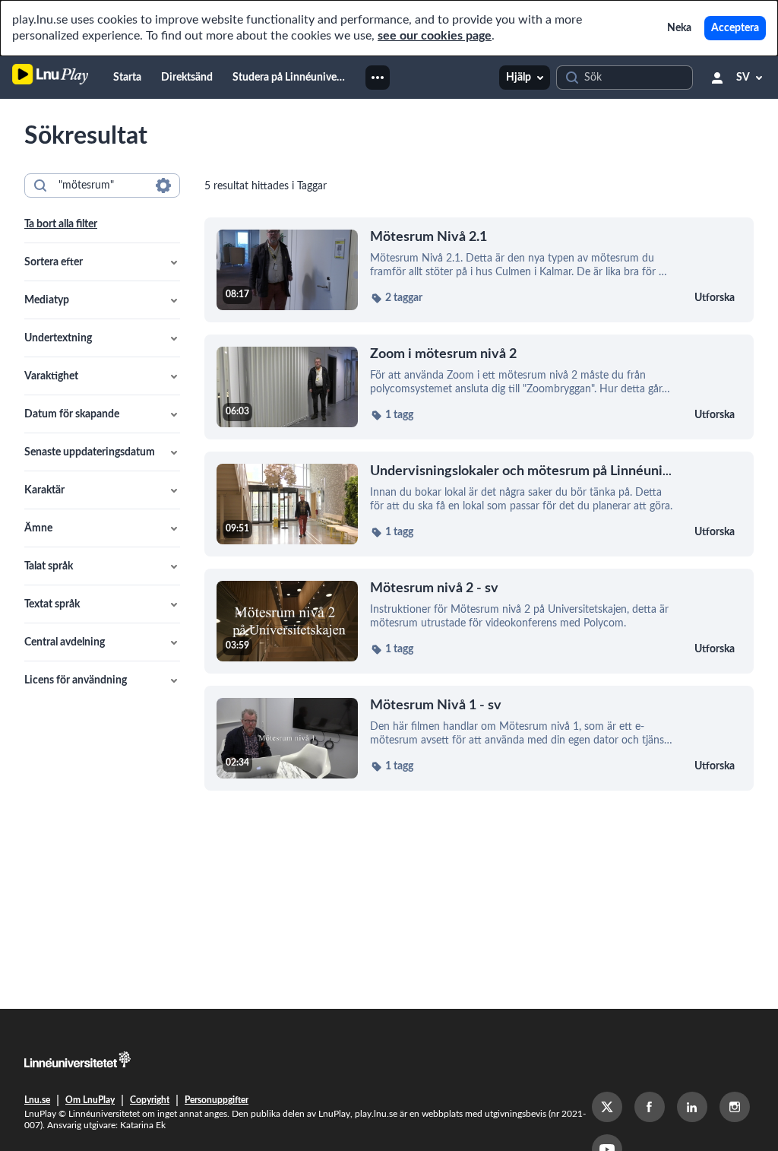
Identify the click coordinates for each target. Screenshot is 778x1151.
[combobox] (101, 185)
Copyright (149, 1100)
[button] (102, 262)
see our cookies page (435, 36)
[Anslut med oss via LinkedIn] (692, 1107)
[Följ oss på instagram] (734, 1107)
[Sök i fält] (163, 185)
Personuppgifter (216, 1100)
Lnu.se (37, 1100)
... (521, 471)
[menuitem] (127, 77)
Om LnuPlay (90, 1100)
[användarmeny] (717, 77)
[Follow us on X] (607, 1107)
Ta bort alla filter (60, 224)
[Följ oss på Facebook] (649, 1107)
